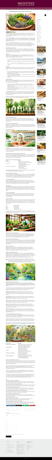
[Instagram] (13, 32)
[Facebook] (6, 32)
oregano (9, 177)
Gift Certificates (28, 447)
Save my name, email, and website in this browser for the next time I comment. (15, 434)
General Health (38, 25)
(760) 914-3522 (9, 450)
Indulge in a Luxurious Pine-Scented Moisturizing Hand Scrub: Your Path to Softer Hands (41, 112)
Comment (7, 415)
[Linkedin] (10, 32)
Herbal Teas (38, 33)
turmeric (11, 149)
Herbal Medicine (39, 30)
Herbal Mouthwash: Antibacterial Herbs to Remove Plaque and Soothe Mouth (41, 137)
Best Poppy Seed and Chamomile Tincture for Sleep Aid (41, 65)
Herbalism (28, 8)
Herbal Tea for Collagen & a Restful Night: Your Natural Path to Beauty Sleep (41, 124)
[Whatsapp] (12, 32)
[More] (15, 32)
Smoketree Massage (29, 445)
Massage (24, 8)
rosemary (10, 155)
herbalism (24, 34)
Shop (21, 8)
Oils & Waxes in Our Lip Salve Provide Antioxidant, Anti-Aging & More (41, 150)
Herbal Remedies (39, 31)
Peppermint (9, 59)
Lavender (8, 63)
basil (6, 177)
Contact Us (28, 449)
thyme (11, 177)
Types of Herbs (38, 40)
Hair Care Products (39, 26)
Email (6, 427)
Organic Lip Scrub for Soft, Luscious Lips (41, 75)
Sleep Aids (38, 39)
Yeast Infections (38, 42)
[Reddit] (9, 32)
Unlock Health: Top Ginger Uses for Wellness (40, 98)
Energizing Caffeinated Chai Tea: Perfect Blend (41, 86)
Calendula (8, 61)
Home (18, 8)
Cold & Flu (38, 22)
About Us (28, 448)
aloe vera (7, 150)
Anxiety (38, 20)
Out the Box (27, 458)
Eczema (38, 24)
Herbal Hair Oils (38, 29)
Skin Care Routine (39, 38)
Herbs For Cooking (39, 35)
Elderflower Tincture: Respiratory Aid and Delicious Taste (41, 162)
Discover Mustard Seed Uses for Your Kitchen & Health (41, 53)
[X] (8, 32)
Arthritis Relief (38, 21)
